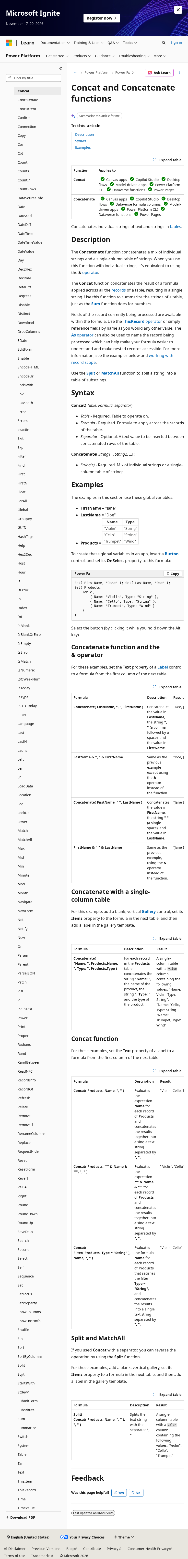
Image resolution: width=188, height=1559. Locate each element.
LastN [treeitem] (22, 741)
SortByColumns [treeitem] (30, 1356)
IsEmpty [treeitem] (24, 643)
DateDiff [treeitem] (24, 224)
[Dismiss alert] (178, 10)
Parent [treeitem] (23, 964)
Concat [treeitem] (23, 91)
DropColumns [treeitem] (29, 331)
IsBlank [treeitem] (24, 625)
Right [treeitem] (22, 1196)
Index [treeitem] (22, 608)
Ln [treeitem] (20, 777)
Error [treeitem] (22, 411)
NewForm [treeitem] (25, 911)
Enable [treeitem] (23, 358)
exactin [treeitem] (23, 429)
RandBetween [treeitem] (29, 1062)
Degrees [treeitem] (24, 295)
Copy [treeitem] (22, 135)
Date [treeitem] (21, 206)
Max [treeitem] (21, 848)
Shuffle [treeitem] (23, 1329)
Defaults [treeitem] (24, 287)
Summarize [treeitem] (27, 1427)
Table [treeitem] (22, 1454)
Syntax (80, 140)
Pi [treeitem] (19, 1000)
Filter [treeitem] (22, 456)
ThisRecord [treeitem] (27, 1490)
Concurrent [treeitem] (27, 108)
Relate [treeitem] (23, 1107)
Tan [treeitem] (21, 1463)
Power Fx (122, 72)
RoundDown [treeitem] (28, 1214)
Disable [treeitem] (24, 305)
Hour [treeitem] (22, 572)
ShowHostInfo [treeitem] (29, 1320)
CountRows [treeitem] (27, 189)
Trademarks (40, 1555)
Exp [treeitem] (21, 447)
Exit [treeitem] (21, 438)
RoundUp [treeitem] (25, 1222)
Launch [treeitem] (24, 750)
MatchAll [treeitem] (25, 839)
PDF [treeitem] (21, 991)
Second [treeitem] (24, 1249)
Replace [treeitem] (24, 1142)
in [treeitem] (19, 598)
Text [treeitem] (21, 1472)
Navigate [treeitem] (25, 902)
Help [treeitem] (21, 545)
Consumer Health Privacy (148, 1548)
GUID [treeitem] (22, 527)
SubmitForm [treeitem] (28, 1401)
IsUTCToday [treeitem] (27, 705)
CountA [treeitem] (24, 171)
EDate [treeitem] (22, 340)
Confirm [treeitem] (24, 117)
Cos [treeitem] (21, 144)
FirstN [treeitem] (22, 483)
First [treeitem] (21, 474)
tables (175, 226)
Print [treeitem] (21, 1026)
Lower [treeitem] (22, 821)
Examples (83, 147)
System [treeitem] (23, 1445)
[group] (127, 788)
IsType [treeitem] (23, 697)
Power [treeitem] (23, 1017)
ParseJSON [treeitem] (26, 973)
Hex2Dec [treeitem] (25, 554)
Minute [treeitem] (23, 875)
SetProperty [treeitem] (27, 1303)
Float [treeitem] (21, 492)
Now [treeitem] (21, 937)
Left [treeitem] (21, 759)
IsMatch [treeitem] (24, 661)
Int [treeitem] (20, 616)
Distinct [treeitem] (24, 313)
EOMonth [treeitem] (25, 402)
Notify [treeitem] (22, 928)
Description (84, 134)
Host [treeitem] (21, 563)
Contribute (92, 1548)
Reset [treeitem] (22, 1160)
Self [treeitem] (21, 1267)
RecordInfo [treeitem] (27, 1080)
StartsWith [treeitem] (26, 1383)
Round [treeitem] (23, 1205)
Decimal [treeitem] (24, 278)
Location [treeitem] (24, 795)
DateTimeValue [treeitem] (30, 242)
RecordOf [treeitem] (25, 1089)
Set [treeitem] (20, 1285)
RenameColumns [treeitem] (32, 1133)
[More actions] (180, 73)
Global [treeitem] (23, 509)
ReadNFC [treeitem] (25, 1071)
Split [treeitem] (21, 1365)
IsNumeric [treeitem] (26, 670)
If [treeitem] (19, 581)
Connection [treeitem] (27, 126)
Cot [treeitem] (20, 153)
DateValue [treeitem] (26, 251)
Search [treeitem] (23, 1240)
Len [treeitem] (21, 768)
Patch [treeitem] (22, 982)
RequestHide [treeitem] (28, 1151)
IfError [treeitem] (23, 590)
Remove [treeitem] (24, 1115)
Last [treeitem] (21, 732)
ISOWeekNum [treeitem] (29, 679)
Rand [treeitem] (22, 1053)
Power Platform (96, 72)
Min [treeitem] (21, 866)
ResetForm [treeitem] (26, 1169)
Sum (95, 303)
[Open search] (164, 42)
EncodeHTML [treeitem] (28, 367)
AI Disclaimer (15, 1548)
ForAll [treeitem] (22, 501)
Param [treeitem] (23, 955)
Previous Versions (46, 1548)
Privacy (112, 1548)
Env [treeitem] (21, 394)
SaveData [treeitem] (25, 1231)
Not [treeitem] (21, 919)
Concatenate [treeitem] (28, 99)
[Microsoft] (9, 43)
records (118, 290)
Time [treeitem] (22, 1499)
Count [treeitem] (22, 162)
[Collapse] (61, 68)
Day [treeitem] (21, 260)
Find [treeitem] (21, 465)
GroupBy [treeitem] (25, 518)
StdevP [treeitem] (23, 1392)
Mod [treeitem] (21, 884)
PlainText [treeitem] (25, 1008)
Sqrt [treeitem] (21, 1374)
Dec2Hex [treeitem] (25, 269)
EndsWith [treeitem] (25, 385)
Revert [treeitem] (23, 1178)
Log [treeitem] (21, 804)
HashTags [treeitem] (26, 536)
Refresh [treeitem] (24, 1098)
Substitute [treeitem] (26, 1410)
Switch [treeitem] (23, 1436)
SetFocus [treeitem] (25, 1294)
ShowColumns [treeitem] (29, 1311)
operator (90, 272)
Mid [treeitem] (21, 857)
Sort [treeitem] (21, 1347)
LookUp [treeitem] (24, 812)
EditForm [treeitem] (25, 349)
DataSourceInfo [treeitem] (30, 198)
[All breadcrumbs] (75, 73)
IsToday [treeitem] (24, 688)
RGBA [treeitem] (22, 1187)
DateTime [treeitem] (25, 233)
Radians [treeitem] (24, 1044)
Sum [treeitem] (21, 1418)
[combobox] (33, 78)
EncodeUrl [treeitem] (26, 376)
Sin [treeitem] (20, 1338)
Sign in (176, 42)
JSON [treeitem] (22, 714)
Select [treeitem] (22, 1258)
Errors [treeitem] (23, 420)
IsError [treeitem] (23, 652)
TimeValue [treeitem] (26, 1508)
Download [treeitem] (26, 322)
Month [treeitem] (23, 893)
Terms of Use (14, 1555)
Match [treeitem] (23, 830)
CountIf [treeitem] (24, 180)
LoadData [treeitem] (25, 786)
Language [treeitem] (26, 723)
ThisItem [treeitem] (25, 1481)
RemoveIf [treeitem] (25, 1124)
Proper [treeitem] (23, 1035)
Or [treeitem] (20, 946)
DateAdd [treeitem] (25, 215)
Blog (70, 1548)
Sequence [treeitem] (26, 1276)
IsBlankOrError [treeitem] (30, 634)
